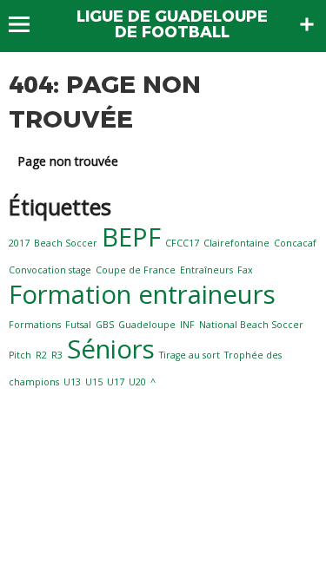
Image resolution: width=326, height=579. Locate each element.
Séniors (111, 349)
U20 (137, 382)
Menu (27, 24)
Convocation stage (50, 270)
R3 (57, 355)
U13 (72, 382)
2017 (19, 243)
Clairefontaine (236, 243)
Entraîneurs (206, 270)
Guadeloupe (147, 325)
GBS (105, 325)
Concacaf (295, 243)
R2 (41, 355)
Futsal (78, 325)
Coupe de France (136, 270)
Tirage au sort (189, 355)
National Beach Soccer (251, 325)
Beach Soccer (65, 243)
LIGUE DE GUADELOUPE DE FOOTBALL (172, 24)
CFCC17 (182, 243)
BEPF (131, 237)
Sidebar (306, 24)
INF (187, 325)
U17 (115, 382)
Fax (245, 270)
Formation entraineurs (142, 294)
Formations (35, 325)
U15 (94, 382)
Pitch (20, 355)
